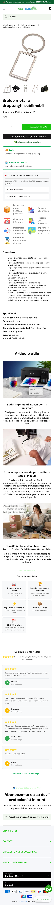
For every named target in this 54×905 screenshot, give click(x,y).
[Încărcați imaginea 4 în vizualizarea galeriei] (35, 89)
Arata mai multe (27, 570)
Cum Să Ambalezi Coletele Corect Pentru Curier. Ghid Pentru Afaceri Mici (27, 547)
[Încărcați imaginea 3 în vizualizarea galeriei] (25, 89)
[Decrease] (6, 127)
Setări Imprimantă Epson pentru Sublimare (27, 406)
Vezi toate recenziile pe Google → (27, 773)
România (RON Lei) (14, 876)
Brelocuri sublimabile (28, 25)
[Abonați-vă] (48, 817)
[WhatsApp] (48, 888)
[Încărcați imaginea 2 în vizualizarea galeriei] (16, 89)
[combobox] (27, 17)
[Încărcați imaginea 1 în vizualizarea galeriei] (7, 89)
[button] (50, 8)
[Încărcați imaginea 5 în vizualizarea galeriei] (44, 89)
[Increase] (18, 127)
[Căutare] (5, 17)
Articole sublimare (9, 25)
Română (9, 885)
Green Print (23, 901)
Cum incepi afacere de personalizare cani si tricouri (27, 474)
